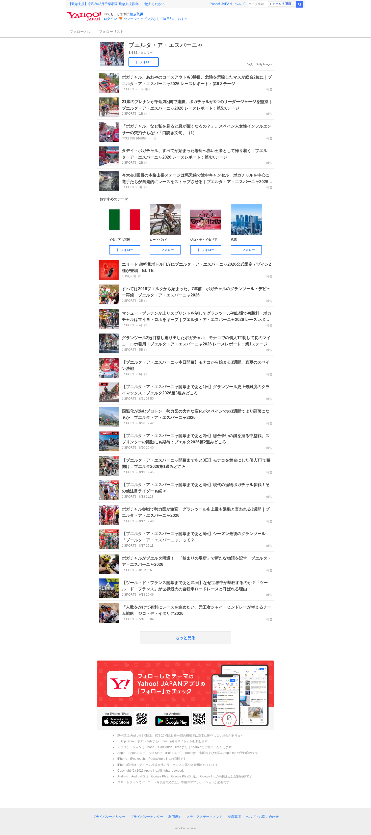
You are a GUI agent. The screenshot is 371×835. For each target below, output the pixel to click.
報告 (269, 89)
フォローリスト (111, 32)
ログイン (110, 19)
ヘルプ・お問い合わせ (262, 817)
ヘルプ (240, 4)
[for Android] (172, 721)
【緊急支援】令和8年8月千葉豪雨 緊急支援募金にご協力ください (116, 4)
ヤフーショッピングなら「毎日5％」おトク (156, 19)
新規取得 (136, 14)
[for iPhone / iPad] (117, 721)
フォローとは (80, 32)
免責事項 (234, 817)
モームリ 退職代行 (284, 4)
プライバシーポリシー (109, 817)
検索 (299, 4)
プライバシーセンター (146, 817)
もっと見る (185, 638)
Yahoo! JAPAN (221, 4)
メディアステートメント (205, 817)
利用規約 (174, 817)
